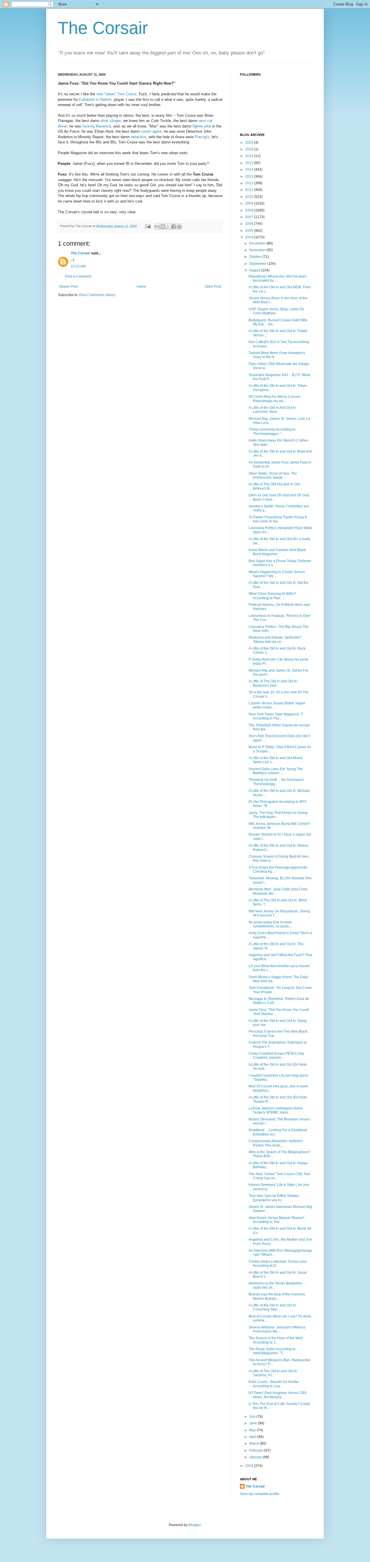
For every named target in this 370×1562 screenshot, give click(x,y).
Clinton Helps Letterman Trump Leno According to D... (278, 1264)
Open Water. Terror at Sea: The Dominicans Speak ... (273, 475)
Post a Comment (78, 276)
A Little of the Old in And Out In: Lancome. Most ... (273, 410)
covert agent (151, 131)
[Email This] (157, 226)
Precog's (202, 137)
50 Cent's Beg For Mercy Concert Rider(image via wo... (274, 399)
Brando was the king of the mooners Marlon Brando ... (277, 1296)
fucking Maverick (96, 126)
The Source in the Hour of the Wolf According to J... (275, 1340)
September (258, 264)
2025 (249, 143)
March (254, 1443)
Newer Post (68, 287)
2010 (249, 197)
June (253, 1423)
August (255, 270)
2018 (249, 149)
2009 (249, 203)
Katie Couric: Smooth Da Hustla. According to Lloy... (274, 1384)
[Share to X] (168, 226)
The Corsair (103, 28)
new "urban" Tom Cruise (116, 94)
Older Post (213, 287)
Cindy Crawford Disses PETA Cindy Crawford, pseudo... (276, 1055)
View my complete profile (259, 1494)
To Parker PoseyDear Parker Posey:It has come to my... (278, 519)
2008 (249, 210)
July (252, 1417)
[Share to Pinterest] (179, 226)
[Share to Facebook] (174, 226)
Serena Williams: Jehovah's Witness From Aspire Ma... (277, 1329)
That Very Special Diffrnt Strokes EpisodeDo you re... (274, 1198)
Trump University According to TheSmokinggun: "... (272, 431)
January (256, 1457)
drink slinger (111, 121)
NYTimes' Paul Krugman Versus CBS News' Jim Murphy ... (278, 1395)
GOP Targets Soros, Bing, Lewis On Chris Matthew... (276, 311)
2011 (249, 190)
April (253, 1437)
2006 (249, 224)
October (255, 257)
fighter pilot (202, 126)
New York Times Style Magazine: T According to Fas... (276, 716)
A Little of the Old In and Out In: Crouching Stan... (273, 1307)
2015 (249, 163)
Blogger (194, 1525)
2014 (249, 169)
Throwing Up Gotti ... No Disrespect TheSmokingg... (276, 782)
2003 (249, 1466)
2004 (249, 237)
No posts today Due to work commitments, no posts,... (270, 924)
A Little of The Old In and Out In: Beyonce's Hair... (273, 683)
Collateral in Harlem (95, 99)
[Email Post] (147, 226)
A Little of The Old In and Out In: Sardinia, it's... (273, 1373)
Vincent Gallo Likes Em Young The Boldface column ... (276, 771)
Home (141, 287)
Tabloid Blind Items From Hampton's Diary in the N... (277, 355)
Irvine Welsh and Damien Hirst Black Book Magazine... (277, 552)
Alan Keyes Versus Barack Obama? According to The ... (276, 1220)
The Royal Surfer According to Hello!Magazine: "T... (272, 1351)
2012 (249, 183)
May (253, 1430)
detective (138, 137)
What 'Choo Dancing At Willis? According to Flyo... (272, 596)
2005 (249, 231)
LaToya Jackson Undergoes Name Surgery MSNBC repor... (276, 1110)
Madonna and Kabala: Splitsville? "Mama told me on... (275, 639)
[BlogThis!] (163, 226)
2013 (249, 176)
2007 (249, 217)
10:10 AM (78, 266)
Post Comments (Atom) (97, 295)
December (258, 243)
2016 (249, 156)
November (258, 250)
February (256, 1450)
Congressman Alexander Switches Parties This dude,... (276, 1143)
